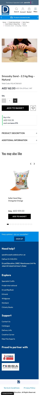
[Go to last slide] (30, 163)
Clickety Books (7, 307)
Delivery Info (7, 330)
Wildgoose (6, 298)
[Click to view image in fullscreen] (19, 50)
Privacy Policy (29, 388)
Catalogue (6, 326)
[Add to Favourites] (33, 108)
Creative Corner (8, 334)
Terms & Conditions (12, 388)
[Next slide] (34, 163)
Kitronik (5, 294)
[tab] (8, 224)
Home (4, 22)
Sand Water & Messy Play (12, 24)
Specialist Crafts (8, 281)
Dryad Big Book (8, 290)
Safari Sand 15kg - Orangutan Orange (15, 199)
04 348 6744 (12, 259)
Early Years (26, 22)
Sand (24, 24)
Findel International (14, 22)
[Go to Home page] (5, 10)
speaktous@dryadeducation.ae (13, 255)
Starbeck (5, 303)
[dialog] (7, 393)
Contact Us (6, 321)
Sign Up (19, 239)
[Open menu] (35, 9)
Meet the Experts (8, 339)
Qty (3, 96)
